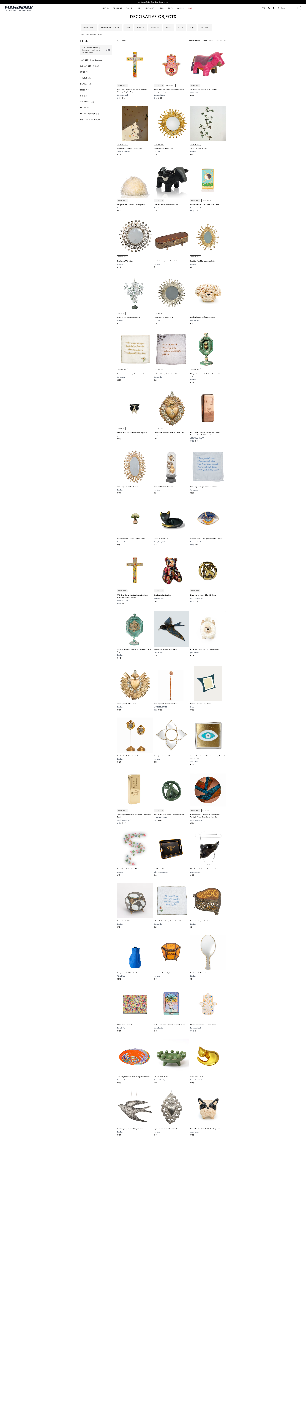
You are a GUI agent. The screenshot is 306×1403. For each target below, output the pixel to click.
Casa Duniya (194, 761)
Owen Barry (194, 93)
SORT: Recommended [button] (213, 40)
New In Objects (88, 27)
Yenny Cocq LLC (159, 542)
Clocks (180, 27)
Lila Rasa (157, 151)
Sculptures (140, 27)
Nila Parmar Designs (160, 872)
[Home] (19, 8)
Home (82, 34)
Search (283, 8)
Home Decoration (91, 34)
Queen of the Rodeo (123, 151)
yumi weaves (194, 320)
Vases (128, 27)
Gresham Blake (159, 598)
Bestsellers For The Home (110, 27)
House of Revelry (159, 1080)
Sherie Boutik (158, 1028)
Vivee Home (121, 976)
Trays (192, 27)
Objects (100, 34)
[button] (269, 8)
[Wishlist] (264, 8)
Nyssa (192, 707)
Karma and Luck (122, 95)
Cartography (121, 377)
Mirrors (168, 27)
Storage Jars (155, 27)
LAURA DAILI (195, 872)
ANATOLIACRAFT (197, 438)
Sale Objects (205, 27)
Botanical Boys (122, 542)
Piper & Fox (121, 1028)
